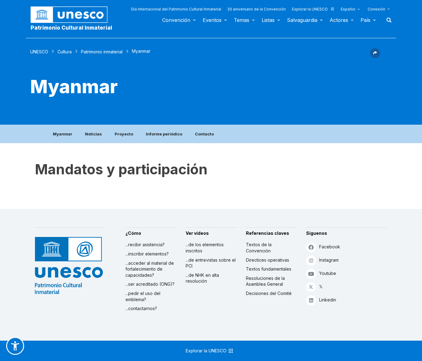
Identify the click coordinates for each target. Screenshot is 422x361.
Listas (268, 20)
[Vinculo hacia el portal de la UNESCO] (72, 14)
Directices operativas (267, 260)
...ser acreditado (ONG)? (150, 284)
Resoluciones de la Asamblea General (265, 281)
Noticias (93, 133)
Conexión (376, 9)
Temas (241, 20)
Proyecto (124, 133)
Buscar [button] (387, 20)
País (365, 20)
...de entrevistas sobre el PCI (211, 263)
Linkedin (327, 299)
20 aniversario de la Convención (256, 9)
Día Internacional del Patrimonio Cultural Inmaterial (176, 9)
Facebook (329, 246)
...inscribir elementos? (147, 253)
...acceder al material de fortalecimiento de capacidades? (149, 269)
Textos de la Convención (259, 247)
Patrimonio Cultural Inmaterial (71, 28)
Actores (339, 20)
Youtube (327, 273)
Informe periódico (164, 133)
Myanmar (62, 133)
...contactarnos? (141, 308)
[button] (375, 56)
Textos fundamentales (268, 269)
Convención (176, 20)
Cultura (64, 51)
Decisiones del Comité (269, 293)
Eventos (212, 20)
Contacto (204, 133)
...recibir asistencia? (145, 244)
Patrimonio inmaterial (102, 51)
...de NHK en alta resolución (202, 278)
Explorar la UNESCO (310, 9)
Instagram (329, 260)
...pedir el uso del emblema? (142, 296)
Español (348, 9)
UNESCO (39, 51)
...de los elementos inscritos (205, 247)
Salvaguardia (302, 20)
